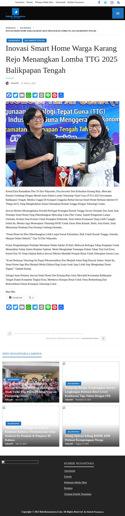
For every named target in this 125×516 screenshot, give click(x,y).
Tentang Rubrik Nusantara (77, 494)
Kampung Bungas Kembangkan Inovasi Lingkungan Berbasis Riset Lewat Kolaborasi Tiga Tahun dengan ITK (90, 391)
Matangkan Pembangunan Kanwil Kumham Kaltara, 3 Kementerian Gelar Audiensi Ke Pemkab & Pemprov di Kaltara (30, 434)
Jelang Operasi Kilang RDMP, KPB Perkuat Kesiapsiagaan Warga (87, 438)
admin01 (15, 83)
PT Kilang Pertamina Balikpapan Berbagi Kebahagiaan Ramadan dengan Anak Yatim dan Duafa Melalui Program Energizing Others (31, 390)
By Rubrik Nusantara (94, 512)
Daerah (30, 2)
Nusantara (19, 2)
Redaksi (68, 488)
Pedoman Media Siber (44, 2)
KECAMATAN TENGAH (35, 40)
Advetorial (69, 470)
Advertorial (60, 2)
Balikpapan (25, 28)
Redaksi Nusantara (76, 2)
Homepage (11, 28)
